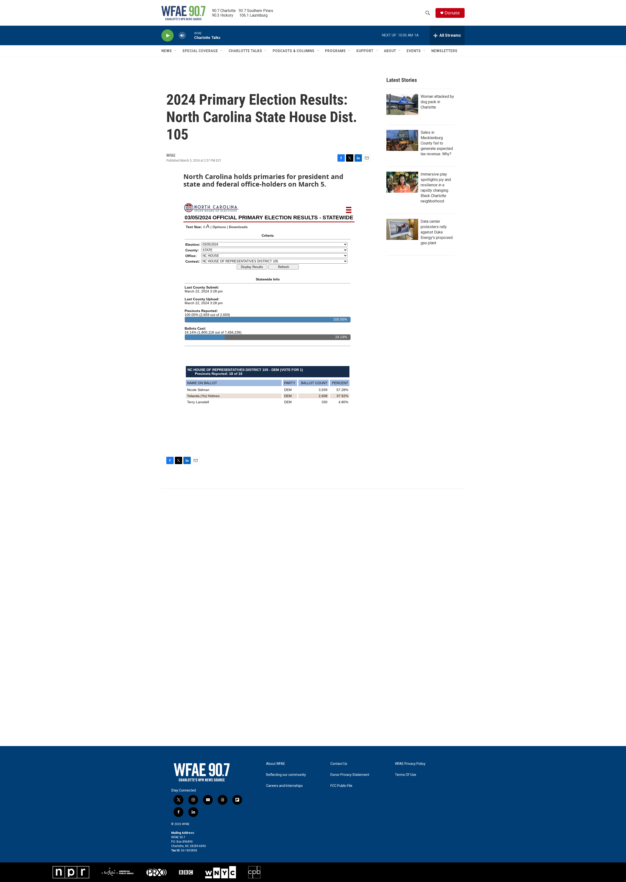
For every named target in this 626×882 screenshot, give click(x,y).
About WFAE (275, 764)
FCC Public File (341, 786)
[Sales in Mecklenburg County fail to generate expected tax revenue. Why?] (402, 140)
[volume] (182, 35)
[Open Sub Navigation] (176, 51)
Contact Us (338, 764)
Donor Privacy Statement (349, 775)
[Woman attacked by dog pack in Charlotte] (402, 104)
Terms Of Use (405, 775)
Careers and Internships (284, 786)
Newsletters (444, 51)
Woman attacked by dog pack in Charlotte (437, 102)
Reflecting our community (286, 775)
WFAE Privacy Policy (410, 764)
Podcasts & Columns (293, 51)
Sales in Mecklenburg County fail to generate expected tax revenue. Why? (437, 143)
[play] (167, 35)
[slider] (190, 35)
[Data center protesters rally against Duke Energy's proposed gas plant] (402, 229)
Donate (452, 12)
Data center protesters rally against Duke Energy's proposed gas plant (437, 232)
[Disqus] (313, 555)
